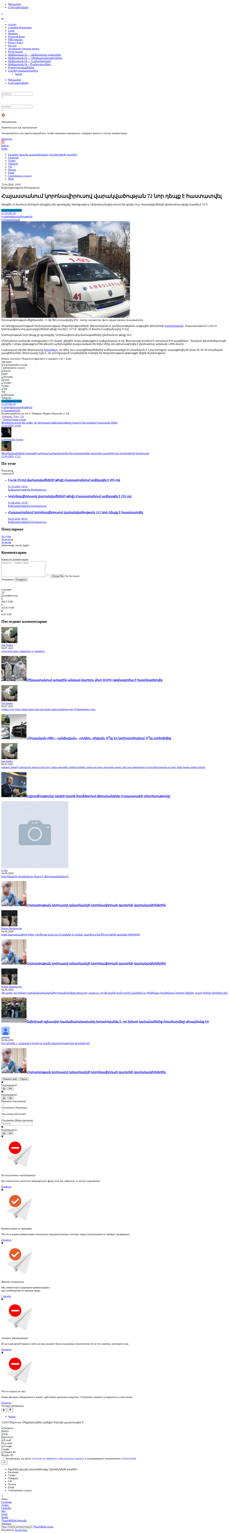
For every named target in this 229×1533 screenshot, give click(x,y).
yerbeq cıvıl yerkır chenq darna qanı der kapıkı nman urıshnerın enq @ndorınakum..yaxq (48, 709)
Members (13, 33)
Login (11, 30)
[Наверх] (4, 1462)
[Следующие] (10, 1409)
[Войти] (2, 142)
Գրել (4, 148)
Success (12, 45)
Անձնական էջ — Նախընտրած (29, 61)
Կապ (18, 74)
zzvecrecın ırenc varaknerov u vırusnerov (23, 651)
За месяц (6, 542)
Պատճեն (43, 1526)
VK (21, 416)
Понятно (6, 1186)
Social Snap (21, 1530)
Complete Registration (20, 27)
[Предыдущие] (3, 1410)
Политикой (129, 1458)
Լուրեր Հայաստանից (23, 70)
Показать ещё (10, 1079)
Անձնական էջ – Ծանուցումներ (29, 64)
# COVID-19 (8, 213)
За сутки (6, 536)
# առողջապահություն (16, 216)
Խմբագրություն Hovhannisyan (20, 187)
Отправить (21, 579)
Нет (10, 1088)
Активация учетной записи (23, 48)
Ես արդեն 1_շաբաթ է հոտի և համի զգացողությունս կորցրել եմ (45, 1043)
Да (4, 1088)
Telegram (7, 416)
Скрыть (23, 1079)
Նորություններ (18, 7)
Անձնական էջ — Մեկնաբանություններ (35, 58)
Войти (5, 145)
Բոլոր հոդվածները (21, 67)
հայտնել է (51, 349)
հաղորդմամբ (174, 325)
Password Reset (16, 36)
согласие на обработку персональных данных (58, 1458)
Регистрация (15, 51)
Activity (12, 24)
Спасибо (6, 1296)
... (2, 13)
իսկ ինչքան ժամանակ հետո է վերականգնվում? (35, 876)
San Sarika (7, 645)
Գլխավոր (14, 4)
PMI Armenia (15, 39)
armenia (5, 1037)
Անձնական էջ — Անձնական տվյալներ (34, 54)
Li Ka (4, 870)
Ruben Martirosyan (11, 928)
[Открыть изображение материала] (65, 316)
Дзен (16, 416)
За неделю (7, 539)
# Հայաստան (10, 219)
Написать (6, 139)
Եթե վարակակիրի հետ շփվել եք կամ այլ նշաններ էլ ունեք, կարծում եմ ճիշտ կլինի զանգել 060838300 (70, 934)
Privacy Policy (15, 42)
